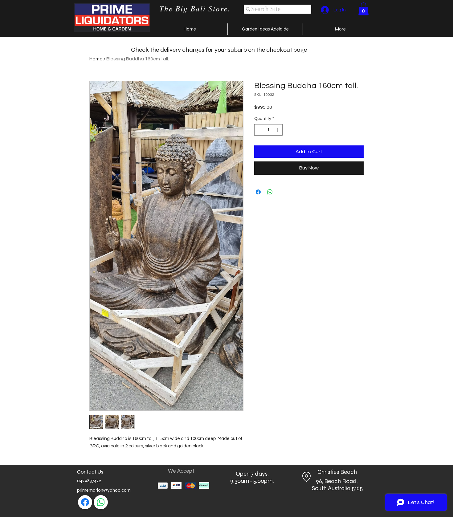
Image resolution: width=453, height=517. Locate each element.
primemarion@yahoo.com (104, 490)
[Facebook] (85, 502)
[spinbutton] (268, 129)
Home (96, 58)
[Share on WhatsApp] (270, 192)
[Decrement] (259, 129)
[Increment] (278, 129)
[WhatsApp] (101, 502)
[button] (363, 8)
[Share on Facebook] (258, 192)
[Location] (306, 476)
